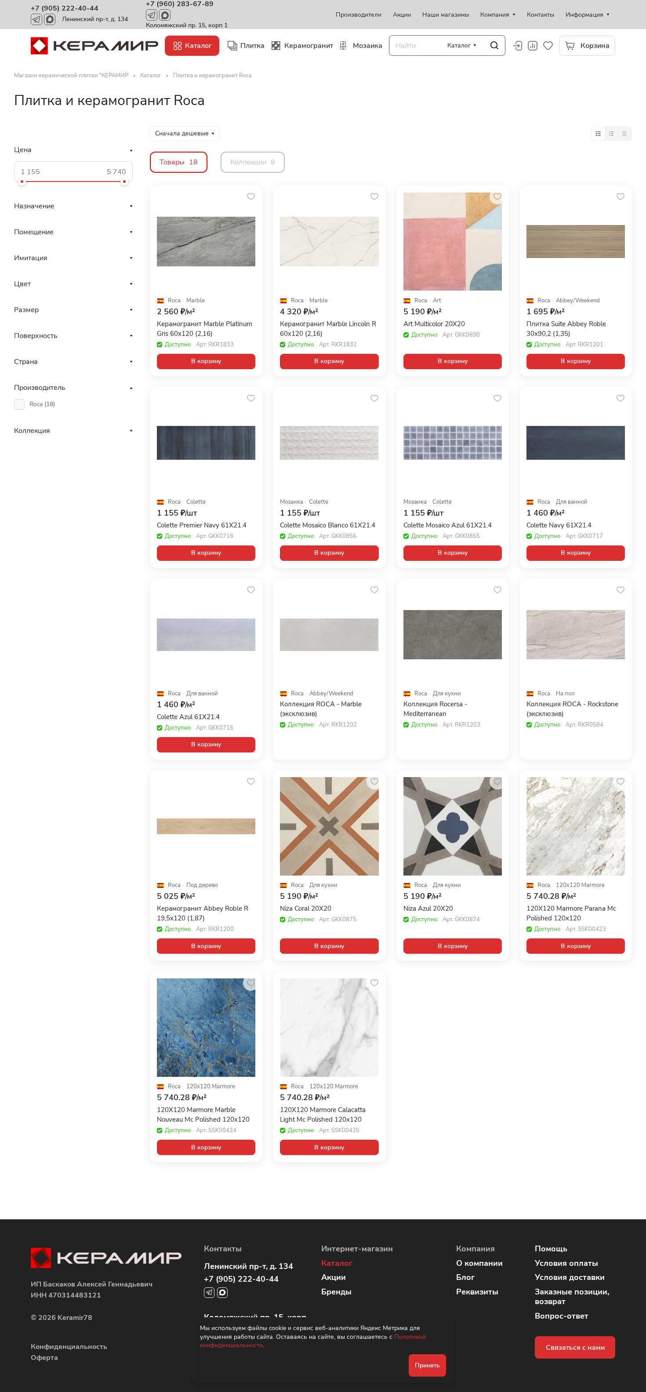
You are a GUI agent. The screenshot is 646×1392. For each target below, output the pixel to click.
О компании (479, 1263)
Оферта (44, 1357)
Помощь (551, 1248)
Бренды (336, 1292)
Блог (465, 1277)
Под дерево (202, 885)
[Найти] (494, 45)
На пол (565, 694)
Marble (195, 301)
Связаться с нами (575, 1347)
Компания (475, 1248)
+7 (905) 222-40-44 (64, 8)
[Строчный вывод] (611, 133)
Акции (333, 1277)
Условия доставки (570, 1277)
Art (437, 301)
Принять (427, 1365)
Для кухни (447, 694)
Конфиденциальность (69, 1346)
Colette (196, 502)
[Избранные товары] (548, 45)
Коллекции (252, 162)
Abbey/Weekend (578, 301)
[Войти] (517, 45)
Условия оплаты (566, 1263)
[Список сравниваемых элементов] (532, 45)
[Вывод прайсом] (624, 133)
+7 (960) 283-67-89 (180, 4)
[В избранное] (251, 196)
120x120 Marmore (580, 885)
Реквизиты (477, 1292)
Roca (174, 301)
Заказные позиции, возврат (572, 1297)
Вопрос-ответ (561, 1316)
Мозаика (291, 502)
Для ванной (572, 502)
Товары (179, 162)
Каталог (336, 1263)
